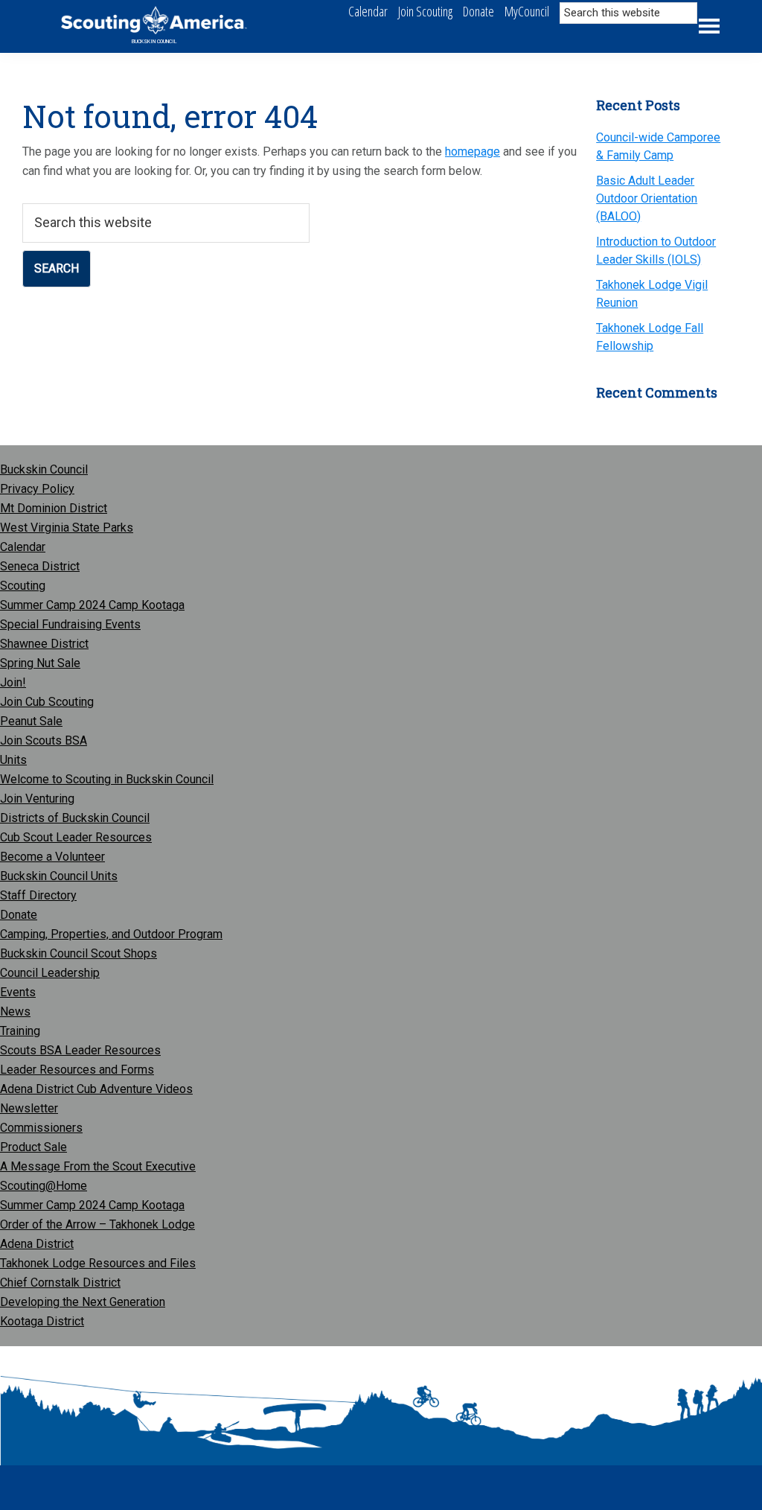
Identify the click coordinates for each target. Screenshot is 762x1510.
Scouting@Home (43, 1186)
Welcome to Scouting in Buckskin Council (107, 779)
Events (18, 992)
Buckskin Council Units (59, 876)
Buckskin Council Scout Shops (78, 953)
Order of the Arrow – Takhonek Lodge (97, 1224)
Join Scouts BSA (43, 740)
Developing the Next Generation (82, 1302)
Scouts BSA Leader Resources (80, 1050)
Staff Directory (38, 895)
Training (20, 1031)
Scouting (22, 586)
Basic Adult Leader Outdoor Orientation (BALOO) (646, 198)
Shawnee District (44, 644)
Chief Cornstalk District (60, 1282)
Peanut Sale (31, 721)
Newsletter (29, 1108)
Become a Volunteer (52, 857)
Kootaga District (42, 1321)
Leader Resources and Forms (77, 1070)
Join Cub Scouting (47, 702)
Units (13, 760)
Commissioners (41, 1128)
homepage (472, 151)
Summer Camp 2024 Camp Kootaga (92, 605)
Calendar (22, 547)
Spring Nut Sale (40, 663)
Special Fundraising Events (70, 624)
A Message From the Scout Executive (98, 1166)
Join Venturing (37, 798)
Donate (18, 915)
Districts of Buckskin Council (75, 818)
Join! (13, 682)
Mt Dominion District (53, 508)
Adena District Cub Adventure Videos (96, 1089)
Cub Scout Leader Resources (76, 837)
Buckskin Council (154, 41)
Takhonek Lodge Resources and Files (98, 1263)
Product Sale (33, 1147)
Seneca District (40, 566)
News (15, 1011)
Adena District (37, 1244)
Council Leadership (50, 973)
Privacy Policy (37, 489)
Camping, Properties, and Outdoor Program (111, 934)
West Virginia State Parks (66, 527)
